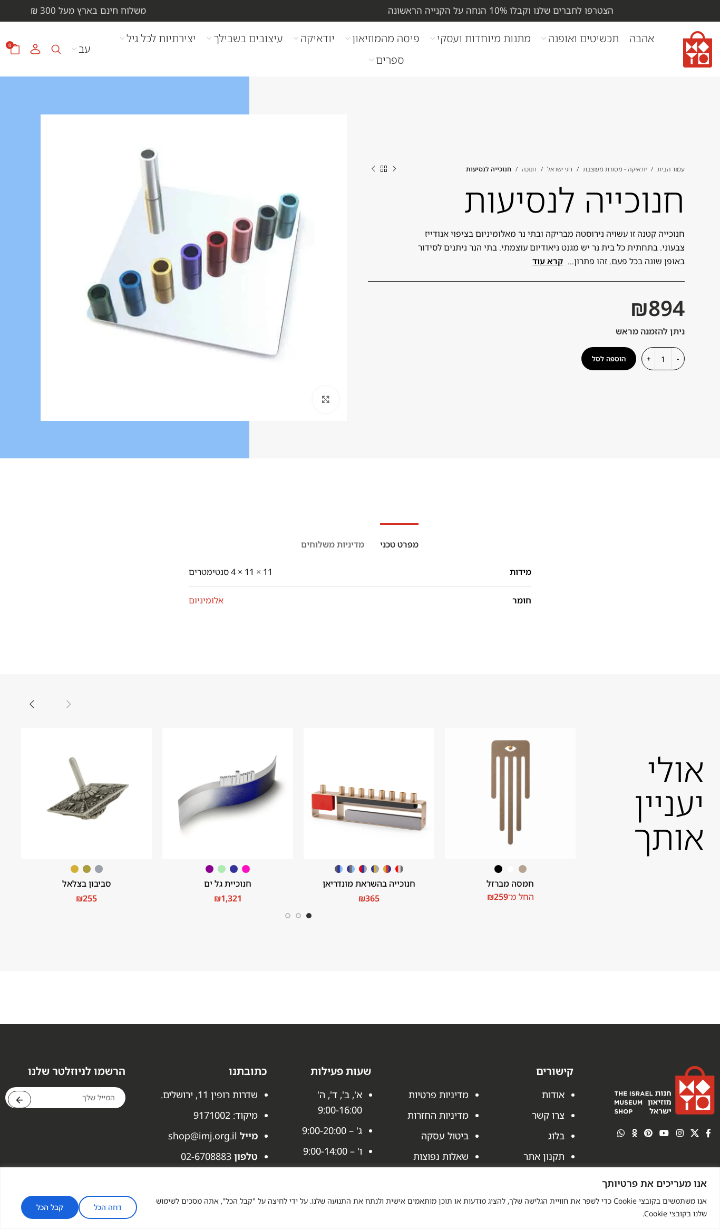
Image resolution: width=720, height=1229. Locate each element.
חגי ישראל (559, 169)
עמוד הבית (671, 169)
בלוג (556, 1135)
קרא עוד (547, 261)
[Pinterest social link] (648, 1133)
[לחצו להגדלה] (326, 399)
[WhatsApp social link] (621, 1133)
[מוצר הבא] (373, 169)
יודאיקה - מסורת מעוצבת (615, 169)
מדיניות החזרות (438, 1115)
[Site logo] (697, 48)
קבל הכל (49, 1207)
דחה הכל (108, 1207)
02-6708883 (206, 1156)
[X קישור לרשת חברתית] (694, 1133)
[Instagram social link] (680, 1133)
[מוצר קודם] (394, 169)
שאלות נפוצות (441, 1156)
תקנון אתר (544, 1156)
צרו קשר (548, 1115)
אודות (553, 1094)
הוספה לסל (609, 358)
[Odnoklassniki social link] (634, 1133)
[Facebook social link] (709, 1133)
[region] (360, 1198)
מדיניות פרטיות (438, 1094)
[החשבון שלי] (35, 49)
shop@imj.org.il (202, 1135)
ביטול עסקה (445, 1135)
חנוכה (529, 169)
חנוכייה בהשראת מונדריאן (369, 883)
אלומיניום (206, 600)
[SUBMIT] (19, 1099)
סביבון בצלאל (86, 883)
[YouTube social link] (664, 1133)
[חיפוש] (56, 49)
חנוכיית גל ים (227, 883)
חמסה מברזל (510, 883)
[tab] (399, 539)
